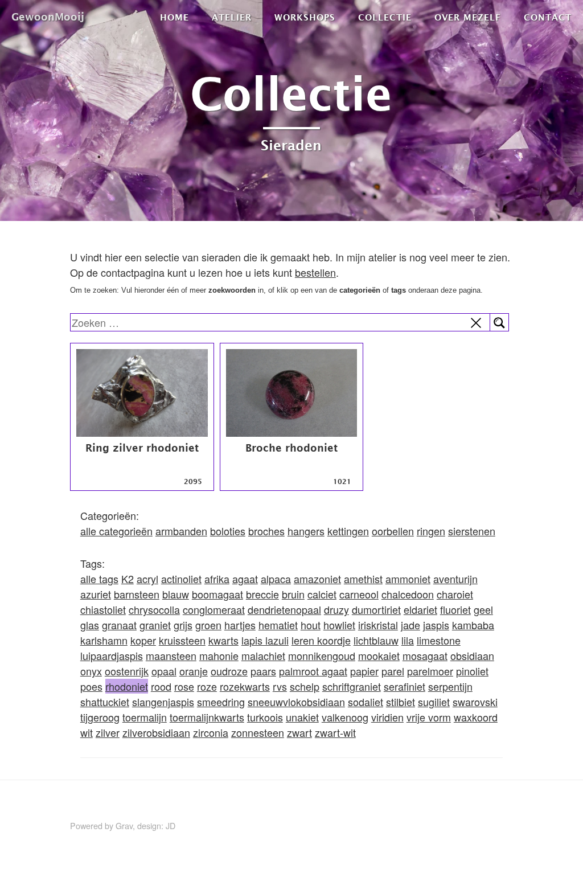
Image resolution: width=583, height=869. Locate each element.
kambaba (473, 624)
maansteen (171, 655)
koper (143, 640)
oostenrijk (127, 670)
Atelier (232, 17)
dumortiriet (376, 609)
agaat (245, 578)
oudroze (229, 670)
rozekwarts (245, 686)
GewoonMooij (47, 17)
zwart (299, 732)
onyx (91, 670)
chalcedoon (407, 594)
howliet (339, 624)
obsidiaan (472, 655)
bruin (293, 594)
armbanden (181, 530)
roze (207, 686)
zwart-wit (335, 732)
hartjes (240, 624)
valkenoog (345, 717)
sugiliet (434, 701)
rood (161, 686)
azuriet (95, 594)
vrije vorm (429, 717)
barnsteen (136, 594)
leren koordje (321, 640)
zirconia (210, 732)
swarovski (475, 701)
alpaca (276, 578)
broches (266, 530)
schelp (304, 686)
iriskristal (378, 624)
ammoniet (407, 578)
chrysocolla (154, 609)
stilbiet (400, 701)
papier (364, 670)
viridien (387, 717)
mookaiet (379, 655)
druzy (336, 609)
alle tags (99, 578)
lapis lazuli (265, 640)
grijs (183, 624)
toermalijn (144, 717)
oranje (193, 670)
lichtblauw (376, 640)
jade (410, 624)
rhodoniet (126, 686)
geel (483, 609)
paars (263, 670)
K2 (127, 578)
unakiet (302, 717)
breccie (262, 594)
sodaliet (365, 701)
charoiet (455, 594)
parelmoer (430, 670)
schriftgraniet (351, 686)
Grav (124, 825)
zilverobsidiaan (156, 732)
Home (174, 17)
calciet (321, 594)
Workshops (304, 17)
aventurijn (455, 578)
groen (208, 624)
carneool (359, 594)
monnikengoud (321, 655)
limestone (439, 640)
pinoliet (472, 670)
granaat (119, 624)
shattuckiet (104, 701)
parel (392, 670)
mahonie (219, 655)
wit (86, 732)
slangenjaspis (163, 701)
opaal (163, 670)
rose (184, 686)
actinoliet (181, 578)
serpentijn (450, 686)
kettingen (348, 530)
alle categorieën (116, 530)
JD (170, 825)
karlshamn (104, 640)
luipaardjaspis (111, 655)
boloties (227, 530)
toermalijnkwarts (207, 717)
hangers (306, 530)
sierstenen (471, 530)
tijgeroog (100, 717)
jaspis (436, 624)
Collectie (385, 17)
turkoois (265, 717)
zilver (108, 732)
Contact (548, 17)
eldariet (420, 609)
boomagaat (217, 594)
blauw (175, 594)
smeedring (221, 701)
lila (407, 640)
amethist (363, 578)
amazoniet (317, 578)
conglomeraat (214, 609)
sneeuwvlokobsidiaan (296, 701)
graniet (155, 624)
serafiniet (404, 686)
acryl (147, 578)
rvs (280, 686)
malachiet (263, 655)
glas (89, 624)
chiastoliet (103, 609)
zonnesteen (257, 732)
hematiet (278, 624)
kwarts (223, 640)
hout (311, 624)
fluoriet (455, 609)
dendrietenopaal (284, 609)
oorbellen (393, 530)
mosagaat (425, 655)
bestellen (315, 272)
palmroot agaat (313, 670)
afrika (216, 578)
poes (91, 686)
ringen (431, 530)
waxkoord (476, 717)
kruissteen (182, 640)
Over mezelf (467, 17)
